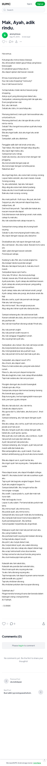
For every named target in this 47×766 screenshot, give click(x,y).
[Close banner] (44, 759)
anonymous (15, 34)
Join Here (37, 763)
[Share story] (16, 41)
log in (21, 645)
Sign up (40, 4)
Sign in (29, 4)
